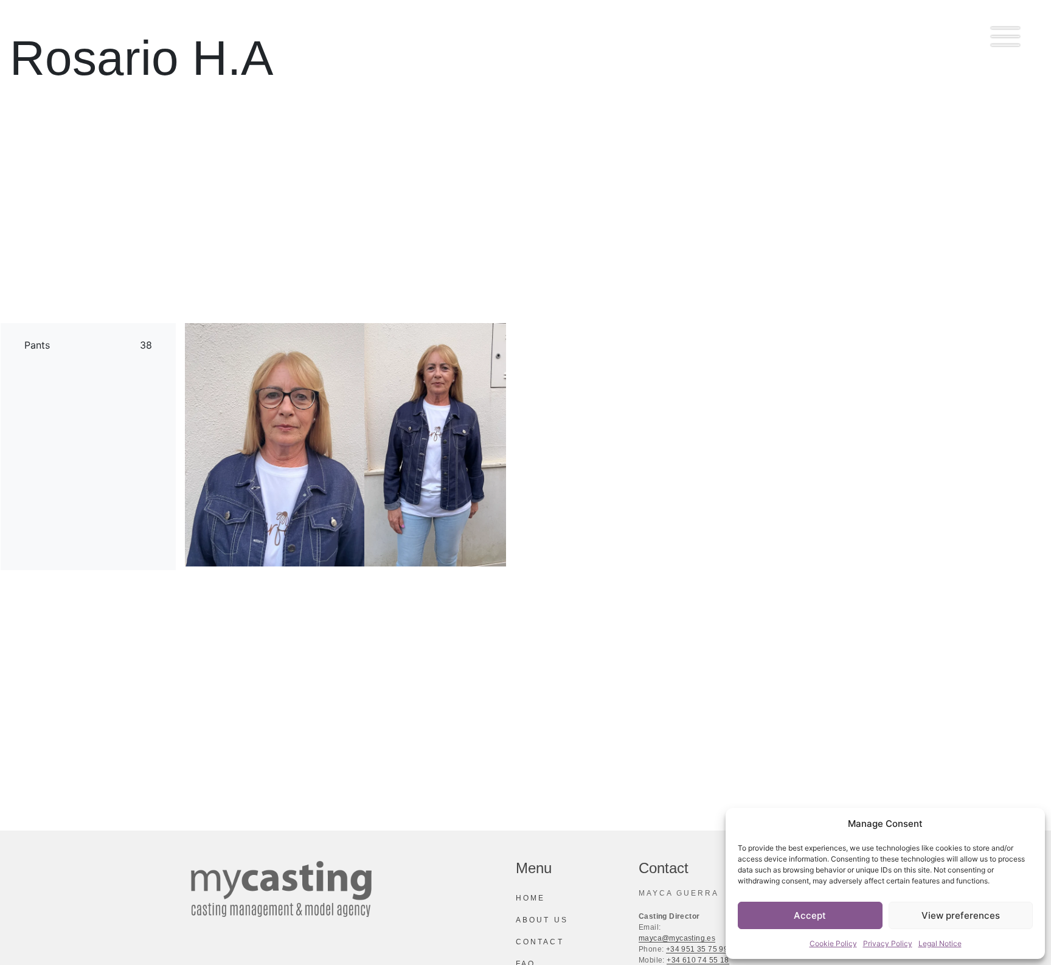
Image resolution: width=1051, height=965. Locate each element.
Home (530, 898)
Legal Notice (940, 943)
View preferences (960, 915)
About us (542, 920)
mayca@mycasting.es (677, 938)
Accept (810, 915)
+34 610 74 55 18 (698, 960)
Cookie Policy (833, 943)
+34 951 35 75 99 (697, 949)
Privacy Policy (887, 943)
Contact (540, 942)
